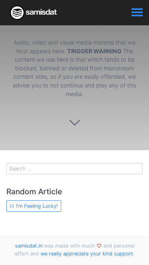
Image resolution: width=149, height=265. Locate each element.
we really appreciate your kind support (87, 254)
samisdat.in (29, 246)
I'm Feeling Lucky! (36, 206)
